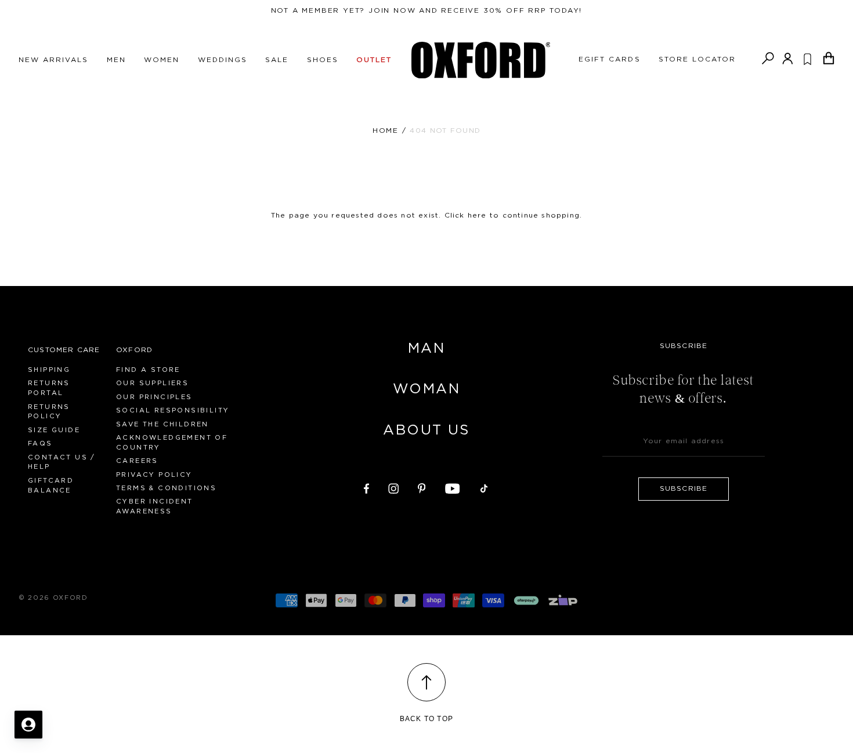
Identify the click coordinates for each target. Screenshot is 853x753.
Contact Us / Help (62, 462)
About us (426, 430)
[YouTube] (452, 486)
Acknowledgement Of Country (171, 443)
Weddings (222, 59)
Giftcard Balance (51, 485)
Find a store (148, 370)
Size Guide (54, 430)
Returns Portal (49, 388)
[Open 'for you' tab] (28, 724)
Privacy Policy (154, 475)
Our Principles (154, 397)
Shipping (49, 370)
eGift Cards (609, 59)
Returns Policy (49, 412)
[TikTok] (484, 486)
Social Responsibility (172, 410)
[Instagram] (393, 486)
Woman (426, 389)
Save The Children (162, 424)
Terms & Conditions (166, 488)
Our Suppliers (152, 383)
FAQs (40, 443)
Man (426, 349)
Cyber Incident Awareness (154, 506)
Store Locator (697, 59)
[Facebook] (366, 486)
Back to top (426, 719)
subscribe (684, 488)
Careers (137, 461)
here (477, 215)
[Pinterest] (422, 486)
